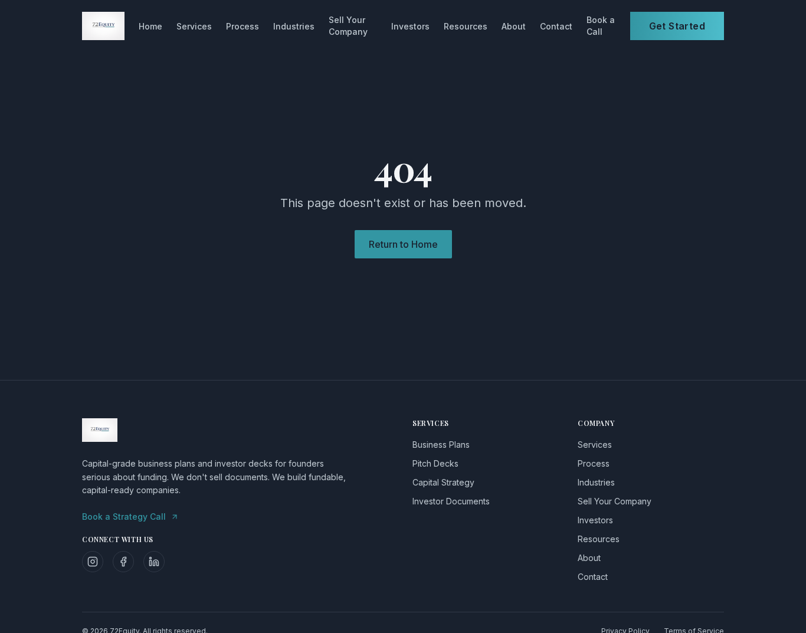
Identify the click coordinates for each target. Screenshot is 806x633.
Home (150, 26)
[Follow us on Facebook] (123, 561)
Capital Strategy (443, 482)
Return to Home (403, 244)
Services (194, 26)
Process (242, 26)
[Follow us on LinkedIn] (154, 561)
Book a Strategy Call (124, 516)
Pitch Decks (435, 463)
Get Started (677, 26)
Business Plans (441, 445)
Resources (465, 26)
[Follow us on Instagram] (92, 561)
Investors (410, 26)
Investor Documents (451, 501)
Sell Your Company (348, 26)
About (514, 26)
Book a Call (601, 26)
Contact (556, 26)
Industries (293, 26)
